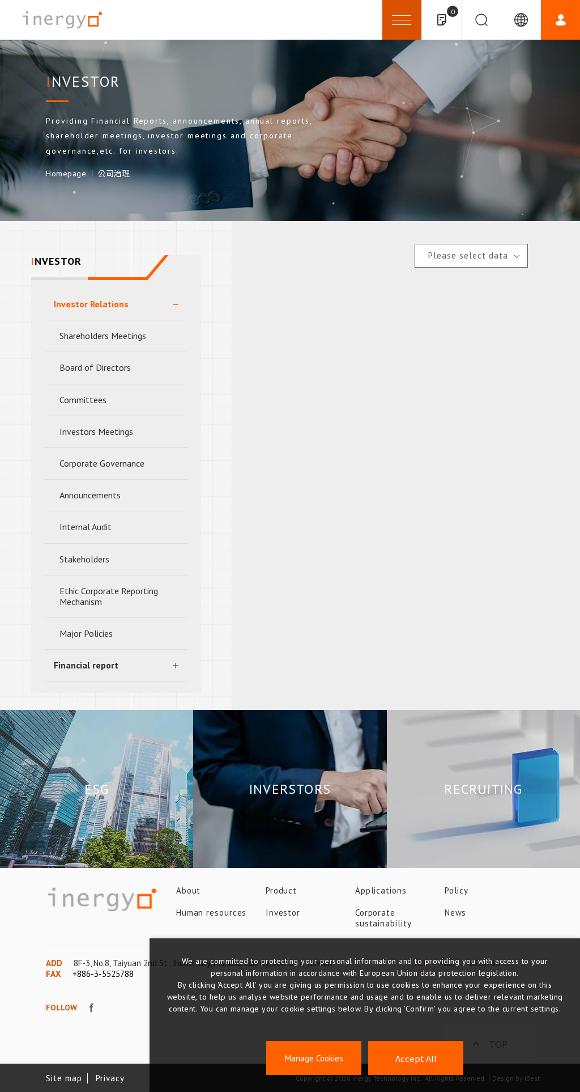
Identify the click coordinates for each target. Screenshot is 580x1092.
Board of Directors (95, 367)
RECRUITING (483, 789)
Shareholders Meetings (102, 335)
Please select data (468, 255)
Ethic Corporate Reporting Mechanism (108, 596)
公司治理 (113, 173)
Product (281, 890)
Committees (82, 399)
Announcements (90, 495)
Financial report (86, 665)
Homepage (66, 173)
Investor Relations (91, 304)
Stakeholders (84, 559)
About (188, 890)
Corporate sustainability (383, 918)
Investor (283, 912)
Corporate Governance (101, 463)
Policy (456, 890)
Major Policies (86, 633)
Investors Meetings (96, 431)
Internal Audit (85, 526)
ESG (96, 789)
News (456, 912)
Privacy (110, 1078)
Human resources (211, 912)
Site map (64, 1078)
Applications (381, 890)
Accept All (416, 1058)
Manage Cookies (314, 1058)
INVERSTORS (290, 789)
